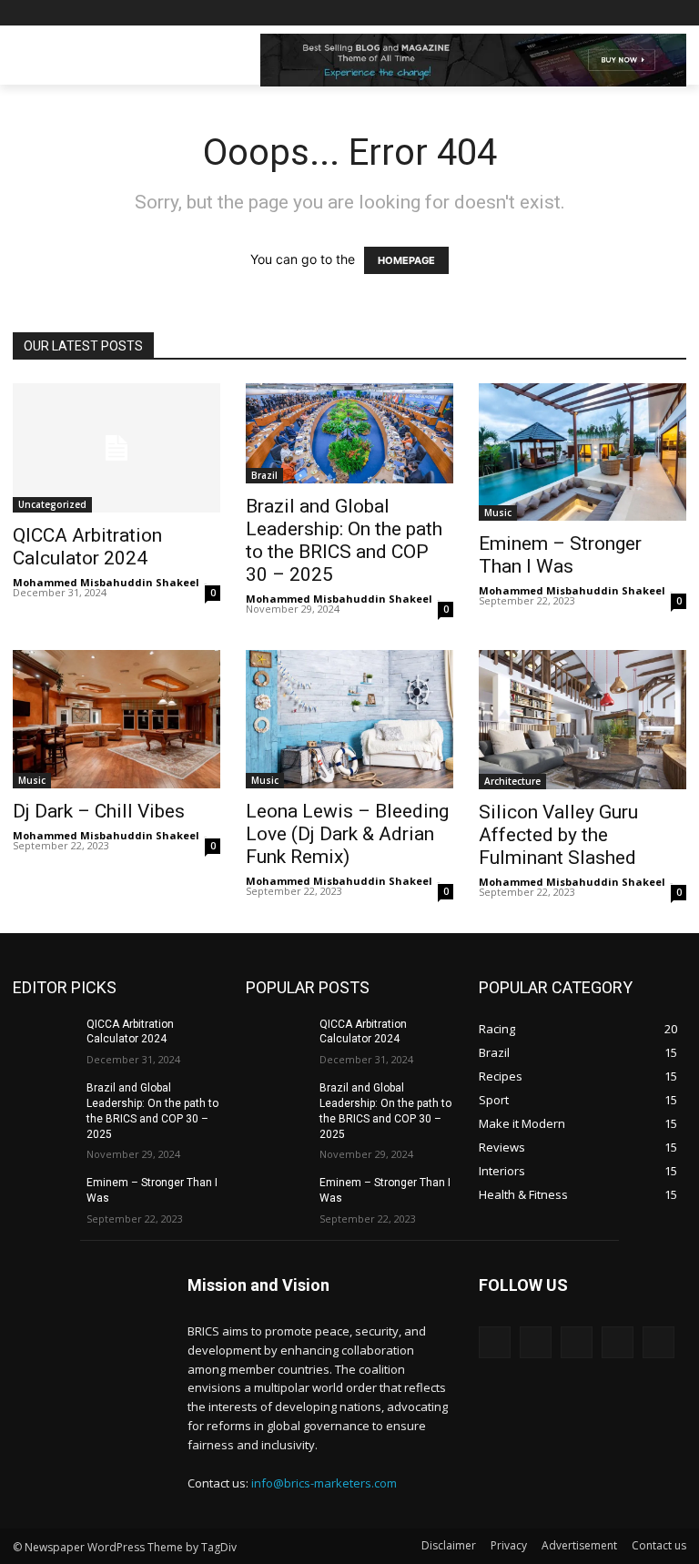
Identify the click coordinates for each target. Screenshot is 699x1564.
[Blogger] (495, 1342)
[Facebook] (574, 13)
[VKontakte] (658, 1342)
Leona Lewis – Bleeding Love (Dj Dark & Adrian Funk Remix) (347, 834)
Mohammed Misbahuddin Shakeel (106, 582)
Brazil (264, 475)
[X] (625, 13)
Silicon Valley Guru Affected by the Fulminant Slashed (558, 834)
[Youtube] (675, 13)
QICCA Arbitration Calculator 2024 (87, 546)
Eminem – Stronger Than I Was (560, 555)
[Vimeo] (650, 13)
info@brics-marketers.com (324, 1483)
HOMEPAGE (406, 260)
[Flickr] (577, 1342)
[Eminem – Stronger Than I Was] (44, 1197)
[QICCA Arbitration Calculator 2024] (116, 448)
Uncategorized (52, 504)
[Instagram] (600, 13)
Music (498, 512)
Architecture (512, 781)
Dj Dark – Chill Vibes (99, 811)
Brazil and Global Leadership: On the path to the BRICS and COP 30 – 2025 (344, 540)
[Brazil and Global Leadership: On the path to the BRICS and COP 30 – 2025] (44, 1102)
